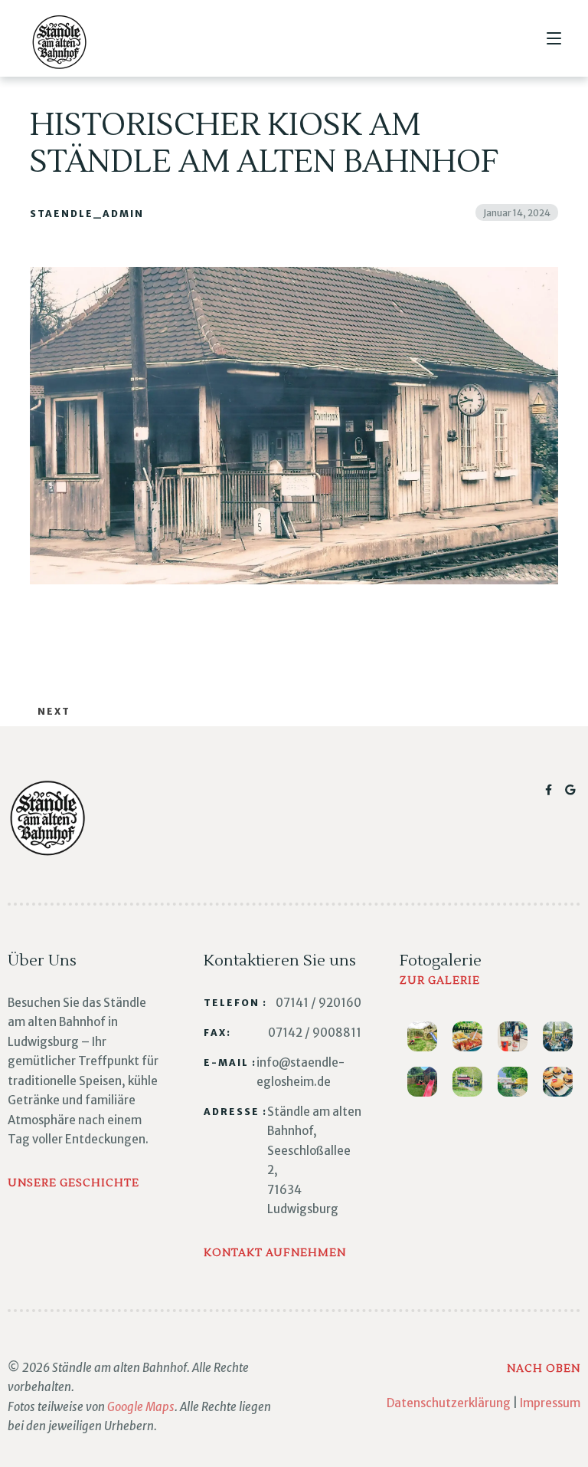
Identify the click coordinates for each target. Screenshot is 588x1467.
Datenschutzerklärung (449, 1403)
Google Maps (141, 1407)
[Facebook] (551, 790)
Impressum (550, 1403)
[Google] (571, 790)
